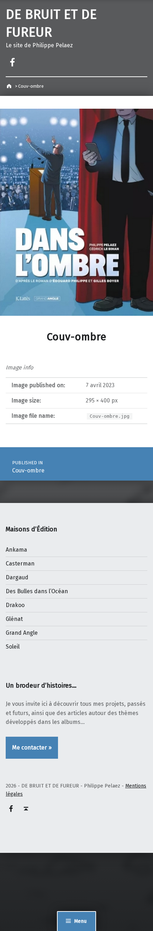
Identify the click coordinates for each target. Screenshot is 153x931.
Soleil (13, 646)
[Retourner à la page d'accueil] (10, 86)
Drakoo (15, 605)
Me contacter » (32, 747)
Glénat (14, 619)
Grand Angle (22, 632)
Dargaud (17, 577)
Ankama (16, 549)
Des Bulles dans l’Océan (37, 591)
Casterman (20, 563)
